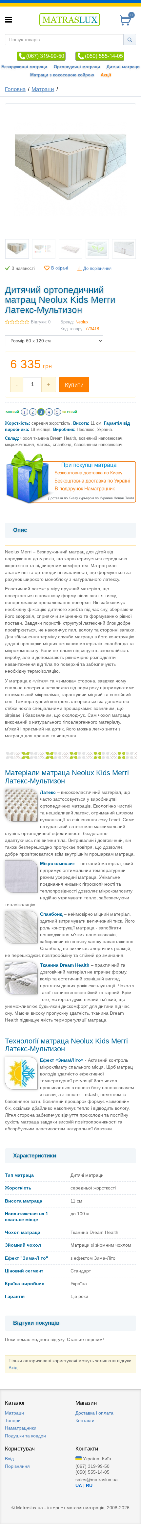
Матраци (42, 89)
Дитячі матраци (123, 67)
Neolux (82, 322)
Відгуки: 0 (40, 322)
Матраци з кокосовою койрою (62, 75)
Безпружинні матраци (24, 67)
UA (78, 1485)
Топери (13, 1420)
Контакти (84, 1420)
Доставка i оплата (94, 1413)
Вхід (13, 1367)
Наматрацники (20, 1428)
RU (89, 1485)
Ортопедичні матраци (77, 67)
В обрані (59, 268)
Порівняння (17, 1466)
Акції (106, 75)
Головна (15, 89)
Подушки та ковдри (25, 1435)
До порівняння (97, 268)
